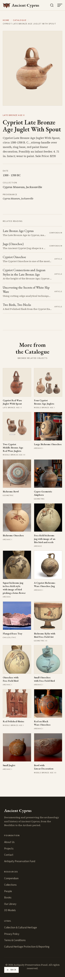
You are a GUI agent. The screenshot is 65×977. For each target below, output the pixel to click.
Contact (8, 855)
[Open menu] (60, 5)
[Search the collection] (52, 5)
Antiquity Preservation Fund (19, 861)
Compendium (11, 878)
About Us (9, 842)
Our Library (10, 904)
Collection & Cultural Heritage (20, 927)
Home (6, 20)
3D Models (10, 910)
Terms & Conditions (15, 940)
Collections (10, 885)
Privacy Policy (11, 934)
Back (13, 969)
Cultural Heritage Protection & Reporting (26, 947)
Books (7, 897)
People (8, 891)
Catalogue (19, 20)
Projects (9, 848)
